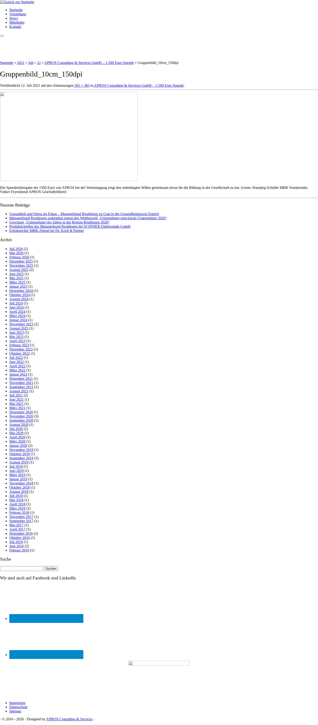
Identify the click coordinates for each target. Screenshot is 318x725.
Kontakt (15, 27)
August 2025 (18, 270)
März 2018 (17, 508)
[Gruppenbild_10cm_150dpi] (69, 180)
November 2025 (21, 265)
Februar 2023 (19, 345)
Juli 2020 (16, 429)
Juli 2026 (16, 249)
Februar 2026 (19, 257)
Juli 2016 (16, 542)
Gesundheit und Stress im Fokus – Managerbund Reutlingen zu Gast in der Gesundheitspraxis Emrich (84, 214)
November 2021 (21, 383)
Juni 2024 (16, 307)
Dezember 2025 (21, 261)
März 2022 (17, 370)
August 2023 (18, 328)
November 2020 (21, 416)
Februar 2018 (19, 513)
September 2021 (21, 387)
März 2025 (17, 282)
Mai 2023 (16, 337)
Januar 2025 (18, 286)
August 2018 (18, 492)
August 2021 (18, 391)
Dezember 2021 (21, 379)
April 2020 (17, 437)
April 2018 (17, 504)
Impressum (17, 703)
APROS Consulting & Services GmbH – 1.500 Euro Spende (89, 63)
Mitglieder (16, 22)
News (13, 18)
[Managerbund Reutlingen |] (17, 2)
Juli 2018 (16, 496)
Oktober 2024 (19, 295)
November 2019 (21, 450)
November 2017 (21, 517)
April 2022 (17, 366)
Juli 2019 (16, 466)
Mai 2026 (16, 253)
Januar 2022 (18, 374)
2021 (20, 63)
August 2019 (18, 462)
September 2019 (21, 458)
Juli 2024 (16, 303)
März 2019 (17, 475)
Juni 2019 (16, 471)
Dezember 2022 (21, 349)
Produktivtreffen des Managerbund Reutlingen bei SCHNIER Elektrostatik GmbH (70, 226)
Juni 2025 (16, 274)
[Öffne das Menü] (2, 36)
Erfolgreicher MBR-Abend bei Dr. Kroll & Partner (46, 231)
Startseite (16, 10)
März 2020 (17, 441)
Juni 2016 (16, 546)
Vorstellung (17, 14)
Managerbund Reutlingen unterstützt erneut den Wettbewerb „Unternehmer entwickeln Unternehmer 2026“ (88, 218)
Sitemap (15, 711)
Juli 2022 (16, 358)
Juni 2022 (16, 362)
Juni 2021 (16, 399)
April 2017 (17, 529)
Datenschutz (18, 707)
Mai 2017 (16, 525)
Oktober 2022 (19, 353)
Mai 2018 (16, 500)
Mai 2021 (16, 404)
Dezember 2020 (21, 412)
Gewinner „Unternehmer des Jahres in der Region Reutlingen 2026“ (59, 222)
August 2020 (18, 425)
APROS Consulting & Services (69, 719)
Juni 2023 (16, 332)
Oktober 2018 (19, 487)
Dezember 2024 (21, 291)
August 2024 (18, 299)
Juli (30, 63)
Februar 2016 (19, 550)
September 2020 (21, 420)
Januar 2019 (18, 479)
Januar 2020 (18, 446)
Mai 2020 (16, 433)
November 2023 (21, 324)
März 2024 (17, 316)
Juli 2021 (16, 395)
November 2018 (21, 483)
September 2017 (21, 521)
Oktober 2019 (19, 454)
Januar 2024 (18, 320)
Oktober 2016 (19, 538)
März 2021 (17, 408)
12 (39, 63)
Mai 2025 (16, 278)
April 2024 (17, 312)
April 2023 (17, 341)
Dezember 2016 (21, 533)
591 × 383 (82, 85)
